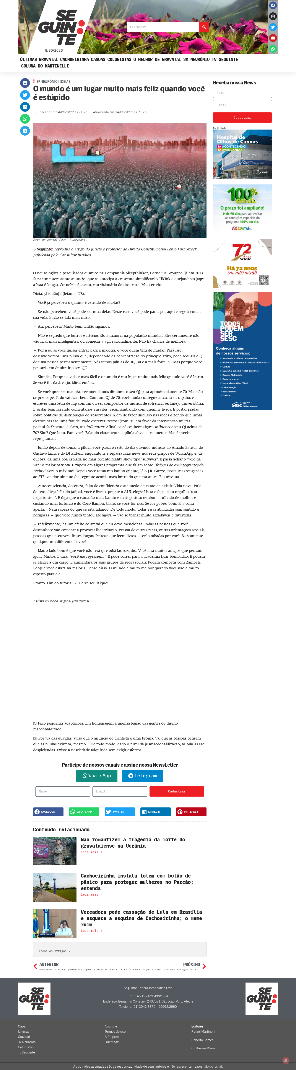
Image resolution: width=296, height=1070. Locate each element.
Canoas (98, 59)
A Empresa (112, 1037)
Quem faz (112, 1042)
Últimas (28, 59)
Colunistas (119, 59)
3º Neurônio (196, 59)
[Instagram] (273, 16)
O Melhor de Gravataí (157, 59)
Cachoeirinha (74, 59)
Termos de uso (115, 1032)
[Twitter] (273, 27)
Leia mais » (91, 852)
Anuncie (111, 1026)
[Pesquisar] (204, 27)
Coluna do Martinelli (45, 66)
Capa (22, 1026)
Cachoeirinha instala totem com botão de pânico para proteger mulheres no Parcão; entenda (137, 882)
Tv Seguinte (225, 59)
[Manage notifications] (285, 1060)
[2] (75, 583)
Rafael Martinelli (203, 1032)
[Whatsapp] (273, 49)
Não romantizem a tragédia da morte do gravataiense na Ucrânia (133, 843)
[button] (25, 83)
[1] (60, 293)
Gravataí (48, 59)
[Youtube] (273, 38)
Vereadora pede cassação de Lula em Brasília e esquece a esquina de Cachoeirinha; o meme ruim (141, 918)
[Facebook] (273, 5)
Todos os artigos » (54, 951)
